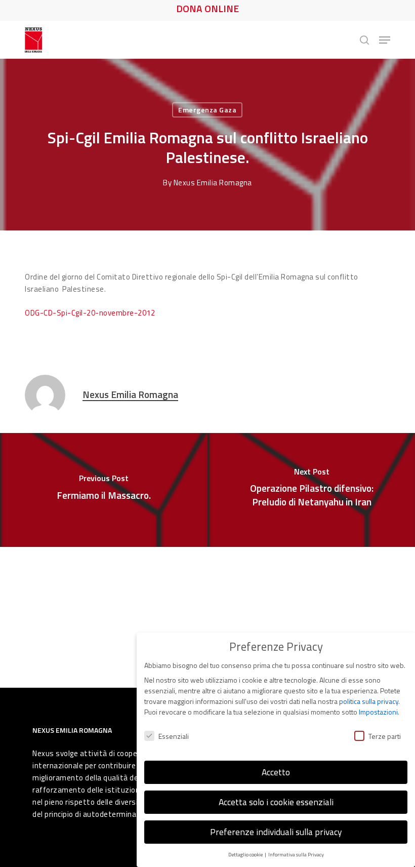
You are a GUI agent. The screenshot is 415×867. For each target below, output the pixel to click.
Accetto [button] (276, 772)
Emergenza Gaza (207, 109)
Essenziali (173, 736)
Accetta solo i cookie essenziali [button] (276, 802)
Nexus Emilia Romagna (213, 182)
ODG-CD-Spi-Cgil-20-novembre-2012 (90, 313)
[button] (384, 40)
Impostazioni (378, 711)
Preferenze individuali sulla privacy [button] (276, 832)
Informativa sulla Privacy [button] (296, 854)
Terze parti (384, 736)
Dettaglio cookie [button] (246, 854)
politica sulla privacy (368, 701)
